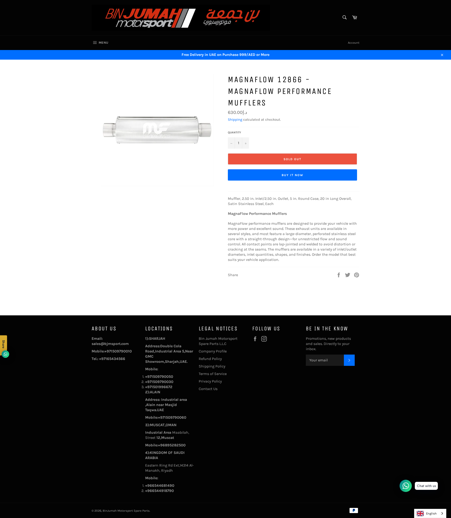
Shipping (235, 119)
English (431, 513)
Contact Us (208, 389)
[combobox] (430, 513)
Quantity (234, 132)
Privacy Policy (210, 381)
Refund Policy (210, 358)
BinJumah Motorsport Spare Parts (126, 510)
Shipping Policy (212, 366)
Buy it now (292, 175)
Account (353, 42)
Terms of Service (213, 373)
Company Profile (213, 351)
